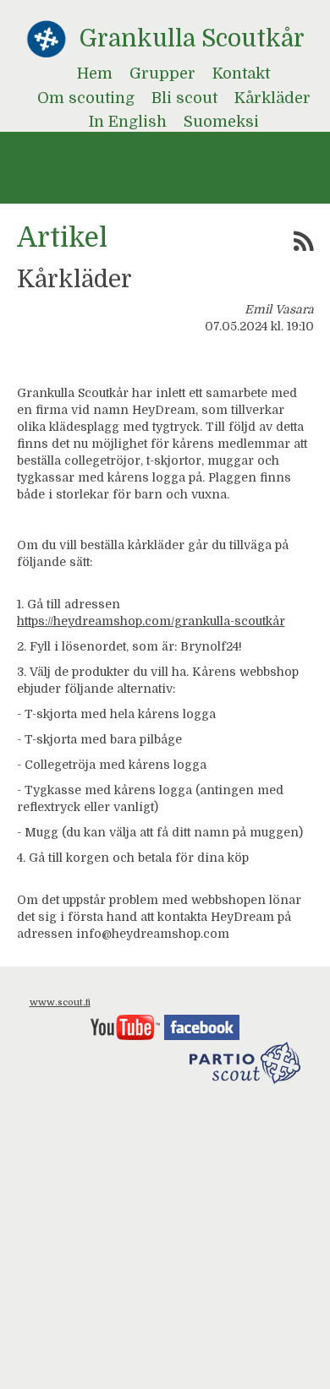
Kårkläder (272, 98)
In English (128, 121)
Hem (95, 73)
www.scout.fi (60, 1002)
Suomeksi (221, 121)
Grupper (162, 73)
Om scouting (86, 98)
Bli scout (184, 98)
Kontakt (241, 73)
